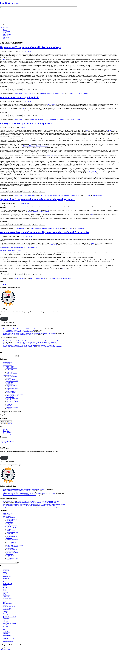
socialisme (6, 625)
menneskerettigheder (9, 606)
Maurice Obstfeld (50, 155)
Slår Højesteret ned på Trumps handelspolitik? (26, 123)
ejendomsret (5, 579)
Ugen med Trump (51, 104)
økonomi (5, 636)
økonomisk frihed (8, 638)
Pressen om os (7, 34)
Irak (4, 593)
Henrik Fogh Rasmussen (12, 388)
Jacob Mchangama (11, 391)
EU (4, 581)
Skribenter (5, 32)
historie (5, 590)
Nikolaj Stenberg (10, 404)
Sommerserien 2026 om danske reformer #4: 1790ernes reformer (19, 334)
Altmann (8, 378)
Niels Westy (9, 372)
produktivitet (5, 614)
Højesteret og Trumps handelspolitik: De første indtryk (30, 47)
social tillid (5, 626)
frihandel (5, 585)
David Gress (9, 382)
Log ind (5, 429)
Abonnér (4, 318)
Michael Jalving (10, 400)
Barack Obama (6, 569)
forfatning (40, 119)
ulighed (5, 627)
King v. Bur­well (95, 243)
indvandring (5, 592)
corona (5, 573)
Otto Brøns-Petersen (19, 228)
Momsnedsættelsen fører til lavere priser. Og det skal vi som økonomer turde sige (23, 328)
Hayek (4, 589)
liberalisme (7, 603)
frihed (5, 587)
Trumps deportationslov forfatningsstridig (38, 211)
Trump (62, 93)
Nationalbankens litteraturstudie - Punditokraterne (15, 343)
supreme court (39, 278)
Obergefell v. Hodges (53, 244)
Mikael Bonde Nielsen (12, 401)
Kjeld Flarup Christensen (9, 341)
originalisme (56, 228)
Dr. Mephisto (9, 384)
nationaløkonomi (7, 609)
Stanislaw (8, 408)
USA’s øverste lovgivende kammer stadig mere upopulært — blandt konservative (44, 232)
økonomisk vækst (8, 641)
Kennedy (50, 228)
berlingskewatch (6, 570)
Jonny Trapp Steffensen (12, 395)
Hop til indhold (4, 27)
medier (5, 605)
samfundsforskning (9, 623)
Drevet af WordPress (5, 649)
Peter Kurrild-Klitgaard (12, 407)
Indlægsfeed (6, 431)
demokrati (6, 578)
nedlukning (5, 611)
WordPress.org (7, 434)
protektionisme (56, 93)
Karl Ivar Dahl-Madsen (12, 398)
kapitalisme (6, 595)
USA (44, 278)
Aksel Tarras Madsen (11, 376)
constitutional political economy (48, 195)
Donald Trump (33, 119)
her (23, 108)
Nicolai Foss (9, 402)
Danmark (5, 575)
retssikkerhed (5, 621)
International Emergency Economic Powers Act (35, 146)
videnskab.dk (110, 130)
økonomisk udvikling (7, 640)
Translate (10, 423)
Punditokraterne (9, 3)
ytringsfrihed (7, 635)
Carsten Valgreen (10, 379)
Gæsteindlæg (6, 363)
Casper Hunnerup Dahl (12, 381)
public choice (9, 616)
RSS (4, 38)
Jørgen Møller (10, 397)
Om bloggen (6, 31)
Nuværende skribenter (9, 366)
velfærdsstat (6, 632)
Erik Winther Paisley (19, 278)
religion (4, 620)
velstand (5, 633)
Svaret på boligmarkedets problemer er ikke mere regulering (18, 330)
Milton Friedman (7, 608)
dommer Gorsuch (93, 171)
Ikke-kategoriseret (29, 93)
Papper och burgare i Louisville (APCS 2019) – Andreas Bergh (19, 345)
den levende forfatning (35, 228)
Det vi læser (6, 35)
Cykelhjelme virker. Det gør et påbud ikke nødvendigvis (17, 331)
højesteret (49, 93)
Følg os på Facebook (7, 442)
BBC (4, 59)
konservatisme (7, 598)
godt (63, 268)
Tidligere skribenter (8, 375)
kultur (4, 601)
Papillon (8, 405)
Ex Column (9, 386)
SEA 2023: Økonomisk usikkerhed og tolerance (49, 346)
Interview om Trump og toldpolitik (19, 97)
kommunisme (6, 596)
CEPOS (4, 572)
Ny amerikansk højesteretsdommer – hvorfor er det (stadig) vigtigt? (37, 199)
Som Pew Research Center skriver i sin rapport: (12, 250)
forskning (7, 583)
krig (4, 599)
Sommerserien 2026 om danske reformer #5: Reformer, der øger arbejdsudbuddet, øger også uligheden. (29, 333)
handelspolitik (43, 93)
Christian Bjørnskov (19, 93)
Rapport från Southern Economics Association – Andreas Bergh (19, 346)
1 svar (23, 127)
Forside (5, 30)
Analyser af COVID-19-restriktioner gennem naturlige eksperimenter (47, 343)
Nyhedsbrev (6, 37)
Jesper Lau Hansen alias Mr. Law (15, 394)
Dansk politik (7, 576)
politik (5, 613)
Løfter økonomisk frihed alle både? (46, 345)
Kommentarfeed (7, 432)
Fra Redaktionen (7, 362)
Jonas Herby (9, 370)
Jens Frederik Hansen (11, 369)
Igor (7, 389)
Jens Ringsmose (10, 392)
